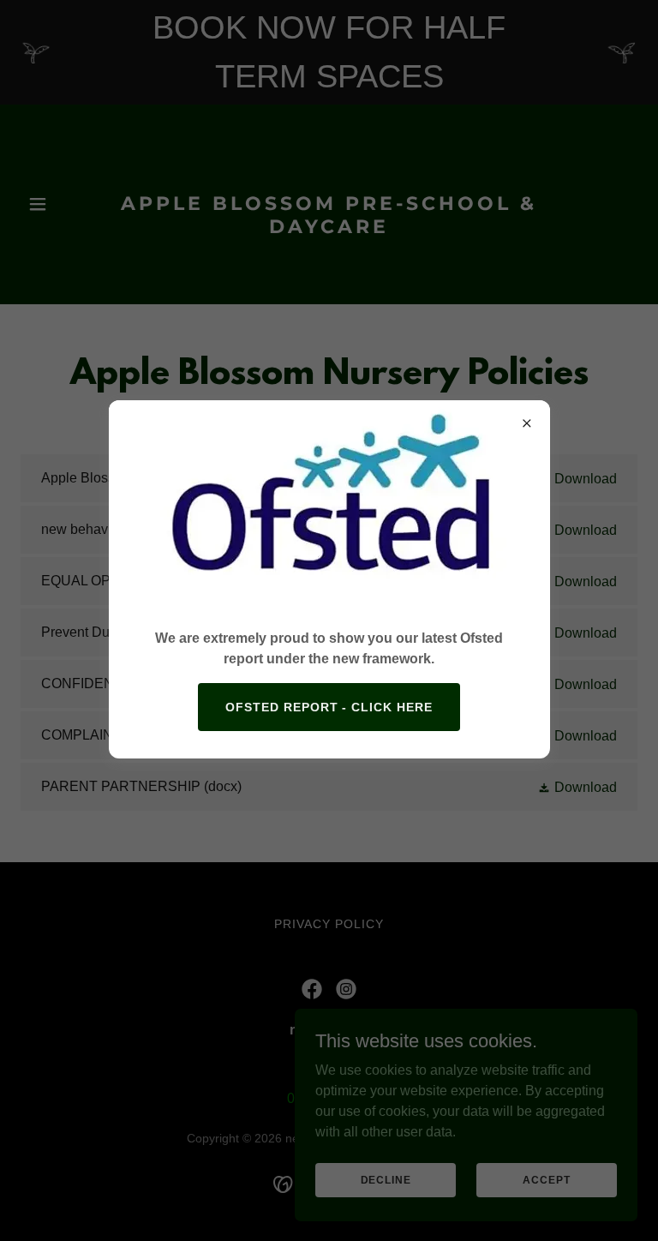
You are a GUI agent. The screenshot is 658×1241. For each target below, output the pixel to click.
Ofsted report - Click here (329, 707)
